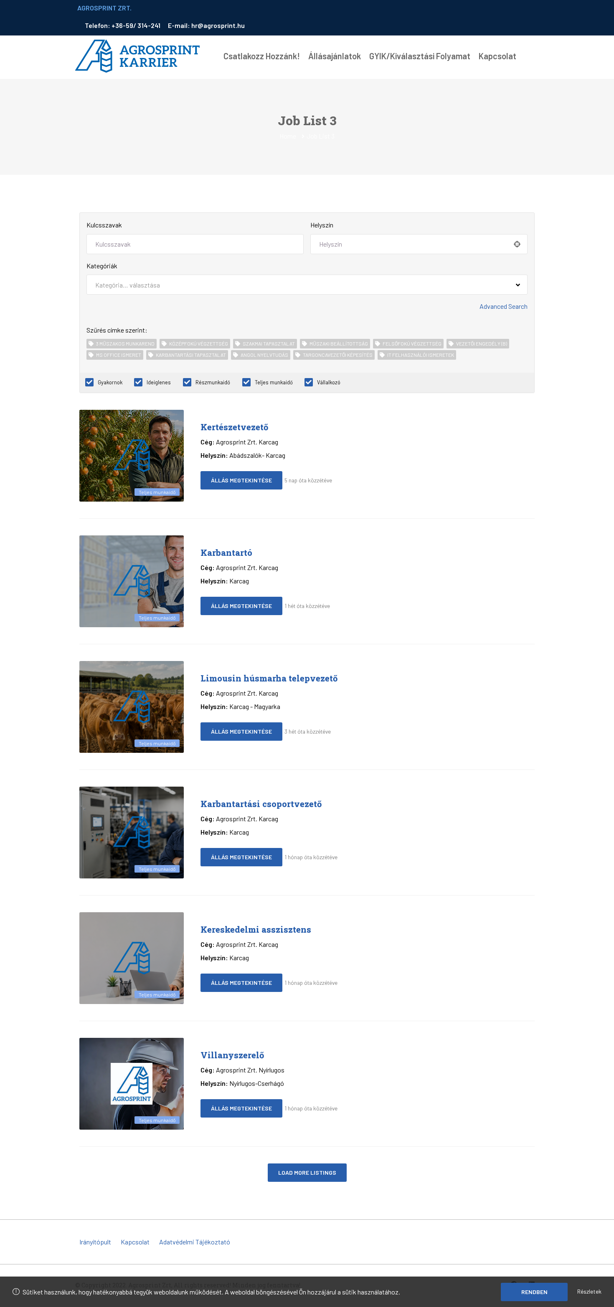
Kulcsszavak (104, 225)
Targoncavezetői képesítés (338, 355)
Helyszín (321, 225)
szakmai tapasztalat (269, 343)
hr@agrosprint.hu (218, 25)
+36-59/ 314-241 (137, 25)
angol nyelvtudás (264, 355)
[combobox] (307, 285)
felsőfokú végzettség (412, 343)
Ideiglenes (159, 382)
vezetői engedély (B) (481, 343)
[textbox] (127, 285)
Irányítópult (95, 1242)
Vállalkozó (328, 382)
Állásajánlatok (334, 56)
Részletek (589, 1291)
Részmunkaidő (212, 382)
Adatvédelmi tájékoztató (194, 1242)
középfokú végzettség (198, 343)
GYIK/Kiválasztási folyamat (419, 56)
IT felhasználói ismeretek (420, 355)
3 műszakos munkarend (125, 343)
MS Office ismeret (118, 355)
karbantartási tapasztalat (191, 355)
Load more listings (307, 1172)
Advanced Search (504, 306)
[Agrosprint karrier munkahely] (137, 56)
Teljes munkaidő (274, 382)
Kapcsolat (497, 56)
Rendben (534, 1291)
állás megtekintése (241, 480)
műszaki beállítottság (339, 343)
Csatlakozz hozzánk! (261, 56)
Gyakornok (110, 382)
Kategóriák (101, 266)
